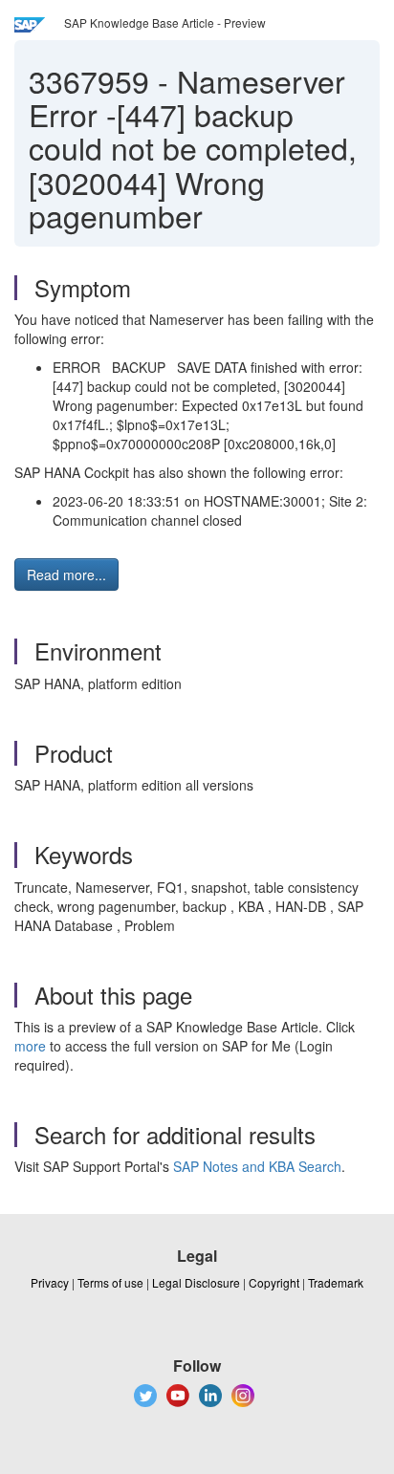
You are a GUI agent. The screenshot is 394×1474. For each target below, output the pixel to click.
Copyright (274, 1282)
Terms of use (110, 1282)
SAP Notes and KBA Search (257, 1166)
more (30, 1045)
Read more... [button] (66, 574)
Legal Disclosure (196, 1282)
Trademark (335, 1282)
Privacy (50, 1282)
